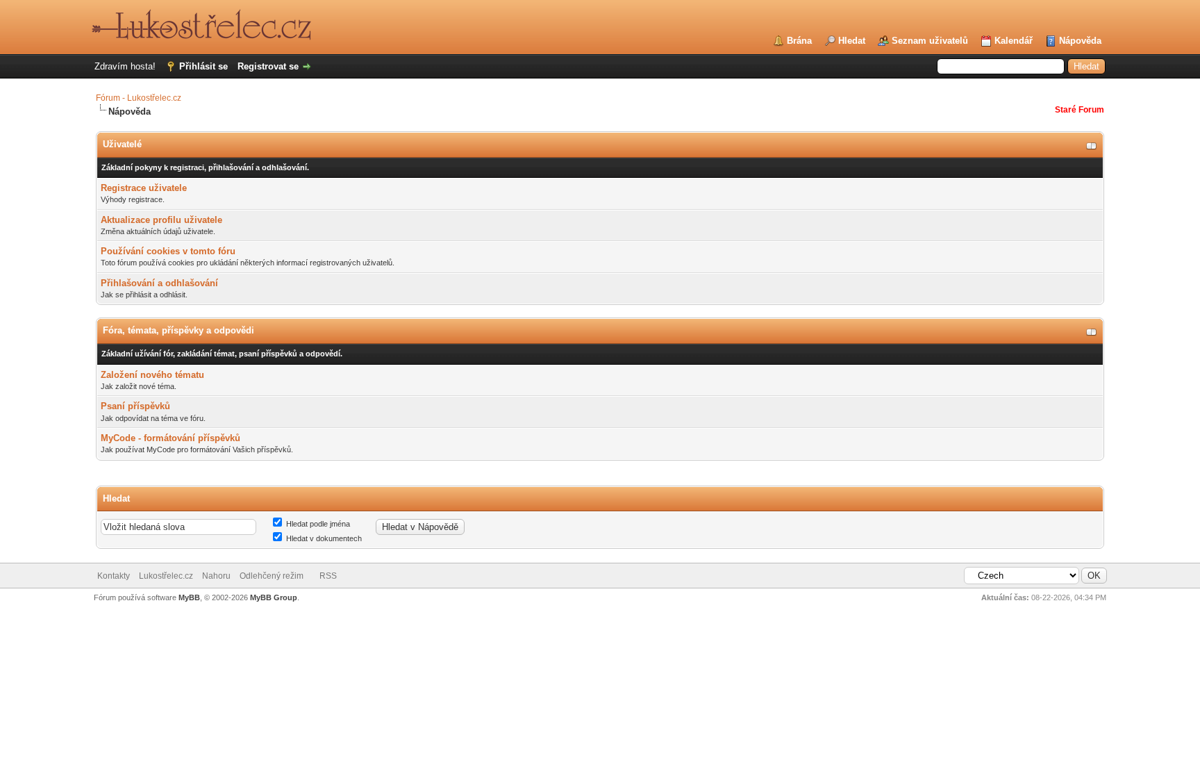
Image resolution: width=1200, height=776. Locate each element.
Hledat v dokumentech (323, 538)
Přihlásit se (203, 66)
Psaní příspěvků (135, 406)
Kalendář (1013, 40)
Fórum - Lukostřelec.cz (138, 98)
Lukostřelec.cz (166, 576)
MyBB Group (273, 597)
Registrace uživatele (144, 188)
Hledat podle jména (317, 524)
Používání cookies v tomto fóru (168, 251)
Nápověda (1080, 40)
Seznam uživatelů (930, 40)
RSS (328, 576)
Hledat (851, 40)
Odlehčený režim (271, 576)
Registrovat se (268, 66)
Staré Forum (1079, 110)
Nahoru (216, 576)
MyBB (189, 597)
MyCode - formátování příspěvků (170, 438)
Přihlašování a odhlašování (159, 283)
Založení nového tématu (152, 375)
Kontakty (113, 576)
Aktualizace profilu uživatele (161, 220)
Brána (799, 40)
